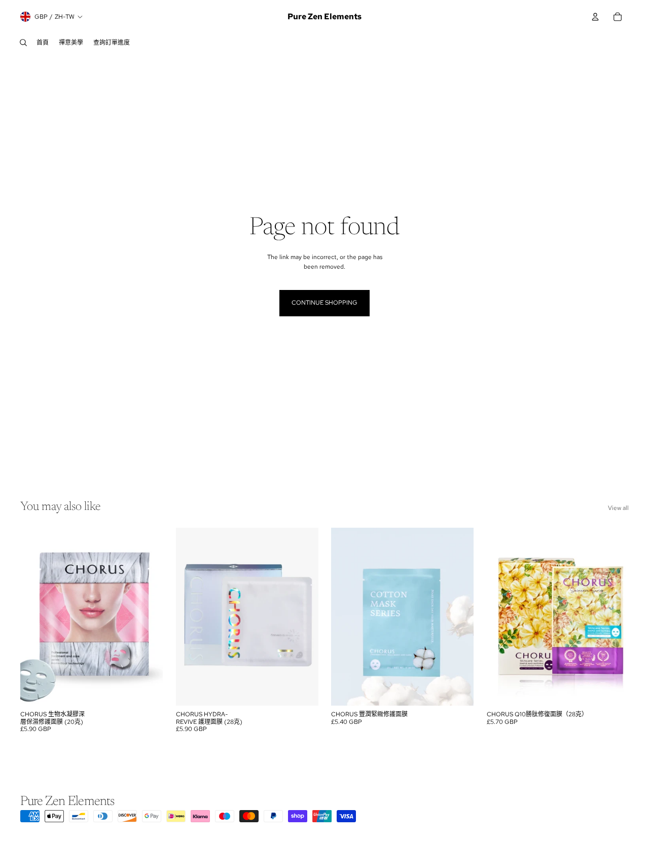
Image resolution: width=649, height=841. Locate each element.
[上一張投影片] (35, 617)
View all (618, 508)
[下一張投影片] (147, 617)
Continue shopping (324, 303)
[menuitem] (43, 42)
